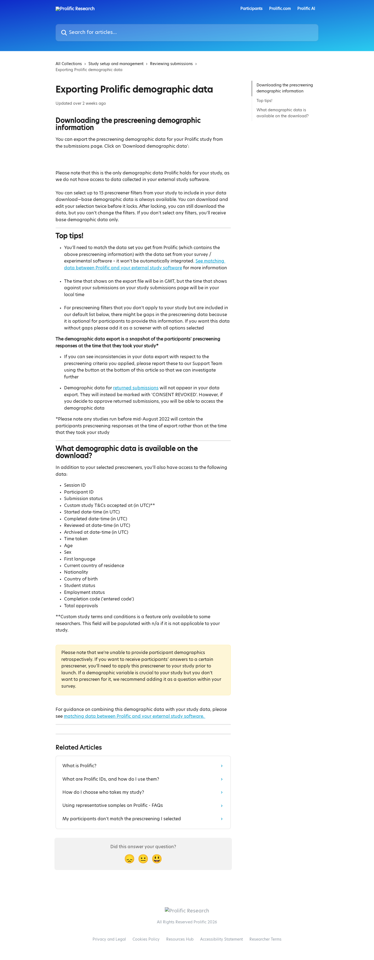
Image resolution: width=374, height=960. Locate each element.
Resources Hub (180, 939)
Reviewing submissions (171, 64)
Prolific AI (306, 9)
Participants (251, 9)
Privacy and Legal (109, 939)
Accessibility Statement (221, 939)
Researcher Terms (265, 939)
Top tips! (264, 101)
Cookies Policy (146, 939)
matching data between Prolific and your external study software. (134, 716)
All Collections (69, 64)
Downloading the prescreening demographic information (285, 88)
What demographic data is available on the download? (283, 113)
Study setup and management (115, 64)
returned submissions (136, 388)
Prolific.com (280, 9)
